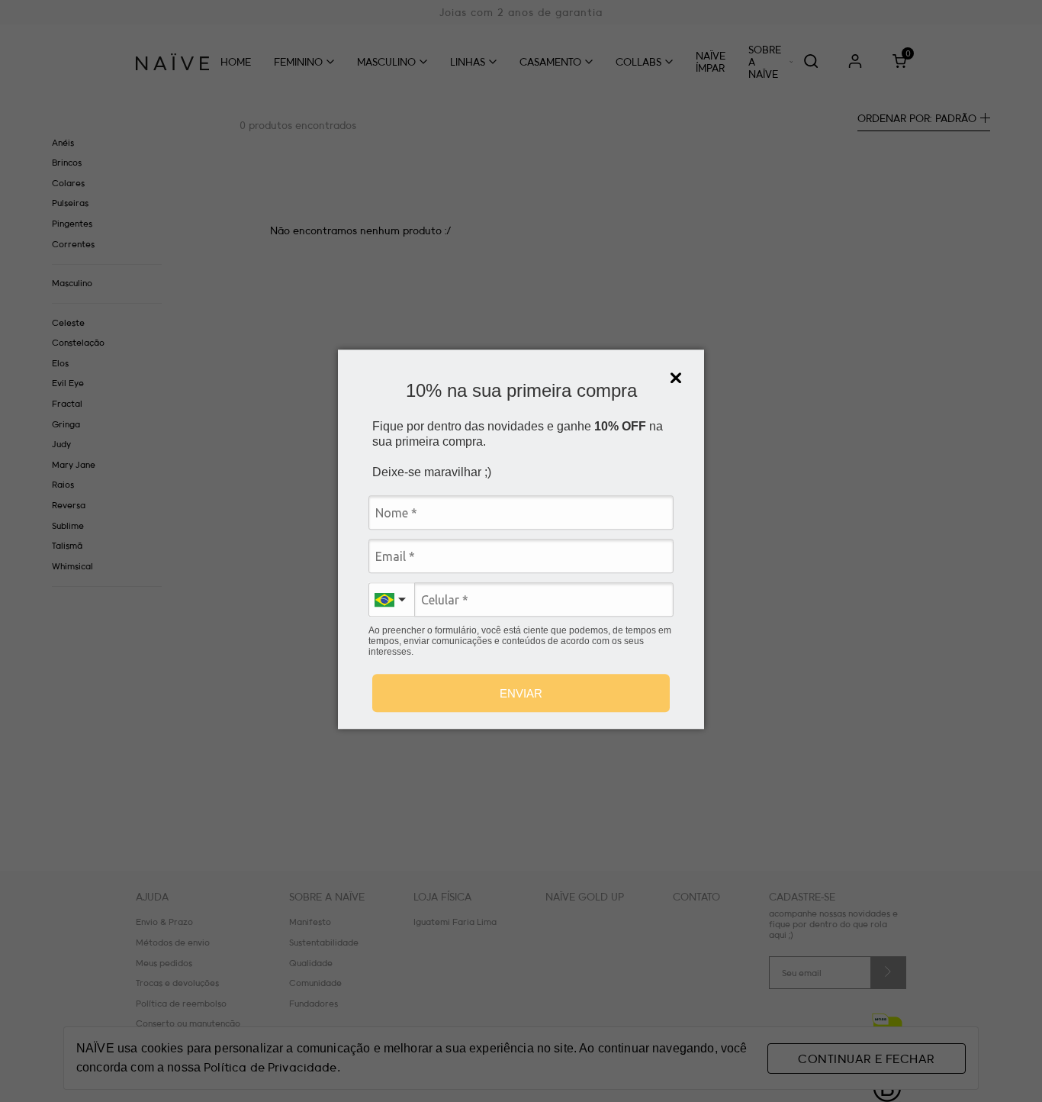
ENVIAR (521, 693)
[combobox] (391, 599)
